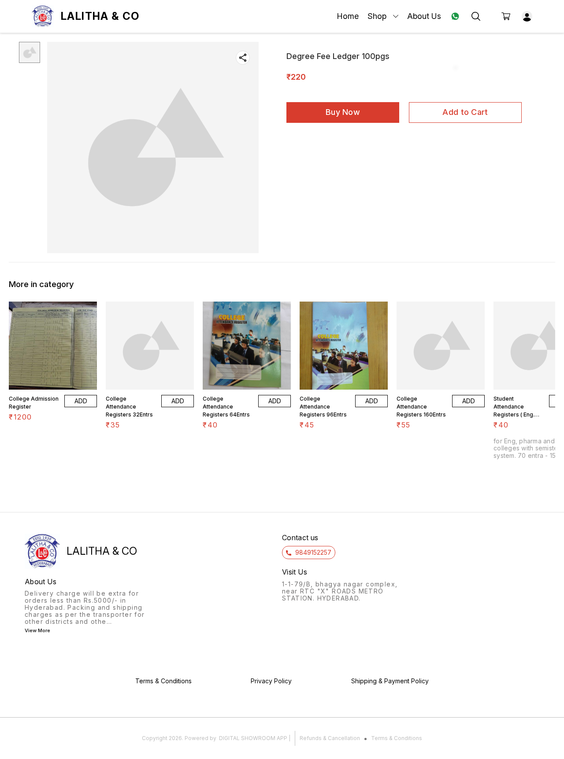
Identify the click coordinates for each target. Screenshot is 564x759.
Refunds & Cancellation (330, 738)
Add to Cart (465, 112)
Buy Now (343, 112)
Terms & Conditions (396, 738)
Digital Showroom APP (253, 738)
